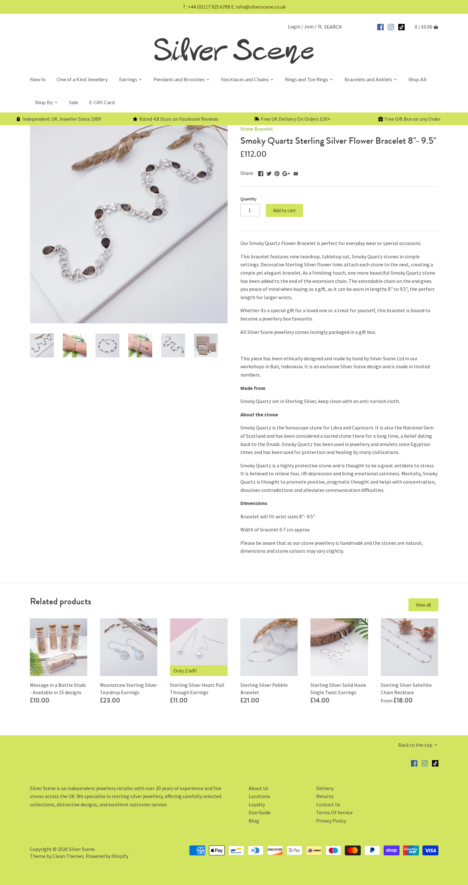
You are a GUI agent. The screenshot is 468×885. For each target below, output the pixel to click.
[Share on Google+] (286, 172)
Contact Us (328, 804)
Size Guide (260, 812)
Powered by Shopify (107, 856)
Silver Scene (82, 849)
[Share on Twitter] (269, 172)
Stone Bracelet (256, 129)
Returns (325, 796)
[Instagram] (391, 26)
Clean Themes (68, 856)
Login (294, 27)
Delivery (325, 788)
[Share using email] (295, 172)
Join (309, 27)
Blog (254, 820)
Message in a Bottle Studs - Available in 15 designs (58, 688)
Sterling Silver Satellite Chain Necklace (406, 688)
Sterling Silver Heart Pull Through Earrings (197, 688)
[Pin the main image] (277, 172)
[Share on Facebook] (260, 172)
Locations (259, 796)
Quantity (248, 199)
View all (423, 605)
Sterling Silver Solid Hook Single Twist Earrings (338, 688)
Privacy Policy (331, 820)
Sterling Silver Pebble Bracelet (264, 688)
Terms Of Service (334, 812)
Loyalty (257, 804)
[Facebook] (380, 26)
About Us (258, 788)
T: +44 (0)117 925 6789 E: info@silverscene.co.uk (234, 7)
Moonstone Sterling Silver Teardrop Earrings (128, 688)
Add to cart (284, 210)
